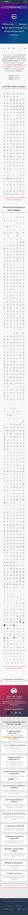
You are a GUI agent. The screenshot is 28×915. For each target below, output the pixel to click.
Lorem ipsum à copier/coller (14, 826)
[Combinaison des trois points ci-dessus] (4, 424)
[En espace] (4, 402)
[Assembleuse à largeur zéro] (14, 405)
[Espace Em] (7, 402)
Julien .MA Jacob (14, 696)
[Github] (12, 713)
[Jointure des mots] (11, 421)
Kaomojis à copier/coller (14, 745)
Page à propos (7, 709)
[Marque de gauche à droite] (17, 405)
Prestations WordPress (18, 709)
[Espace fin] (23, 402)
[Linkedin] (16, 713)
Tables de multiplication (14, 863)
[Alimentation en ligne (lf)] (7, 217)
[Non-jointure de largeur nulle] (11, 405)
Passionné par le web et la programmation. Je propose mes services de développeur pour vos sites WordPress (14, 703)
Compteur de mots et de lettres (14, 814)
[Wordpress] (20, 713)
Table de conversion (14, 873)
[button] (26, 2)
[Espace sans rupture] (17, 229)
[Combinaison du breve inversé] (7, 333)
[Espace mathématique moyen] (7, 421)
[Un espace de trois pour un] (11, 402)
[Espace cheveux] (4, 405)
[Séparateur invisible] (20, 421)
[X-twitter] (8, 713)
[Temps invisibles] (17, 421)
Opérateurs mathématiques (15, 65)
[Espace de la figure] (17, 402)
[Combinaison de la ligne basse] (11, 333)
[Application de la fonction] (14, 421)
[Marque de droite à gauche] (20, 405)
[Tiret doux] (14, 235)
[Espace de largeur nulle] (7, 405)
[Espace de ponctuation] (20, 402)
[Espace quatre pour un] (14, 402)
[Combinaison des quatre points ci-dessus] (7, 424)
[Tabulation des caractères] (4, 217)
